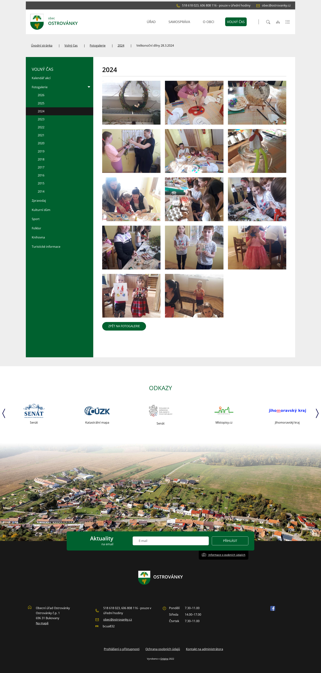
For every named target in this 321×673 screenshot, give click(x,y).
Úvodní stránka (41, 45)
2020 (41, 143)
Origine (164, 658)
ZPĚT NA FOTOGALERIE (124, 326)
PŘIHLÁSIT (230, 541)
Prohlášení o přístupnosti (122, 649)
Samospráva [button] (179, 21)
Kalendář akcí (41, 78)
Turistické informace (46, 247)
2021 (41, 135)
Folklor (36, 228)
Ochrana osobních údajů (162, 649)
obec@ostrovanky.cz (117, 619)
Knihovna (38, 237)
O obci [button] (208, 21)
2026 (41, 95)
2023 (41, 119)
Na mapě (42, 623)
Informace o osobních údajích (226, 555)
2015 (41, 183)
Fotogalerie (98, 45)
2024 (121, 45)
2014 (41, 191)
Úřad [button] (151, 21)
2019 (41, 151)
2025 (41, 103)
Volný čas (71, 45)
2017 (41, 167)
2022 (41, 127)
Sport (36, 219)
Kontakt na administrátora (204, 649)
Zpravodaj (39, 201)
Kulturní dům (41, 210)
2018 (41, 159)
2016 (41, 175)
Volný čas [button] (236, 21)
